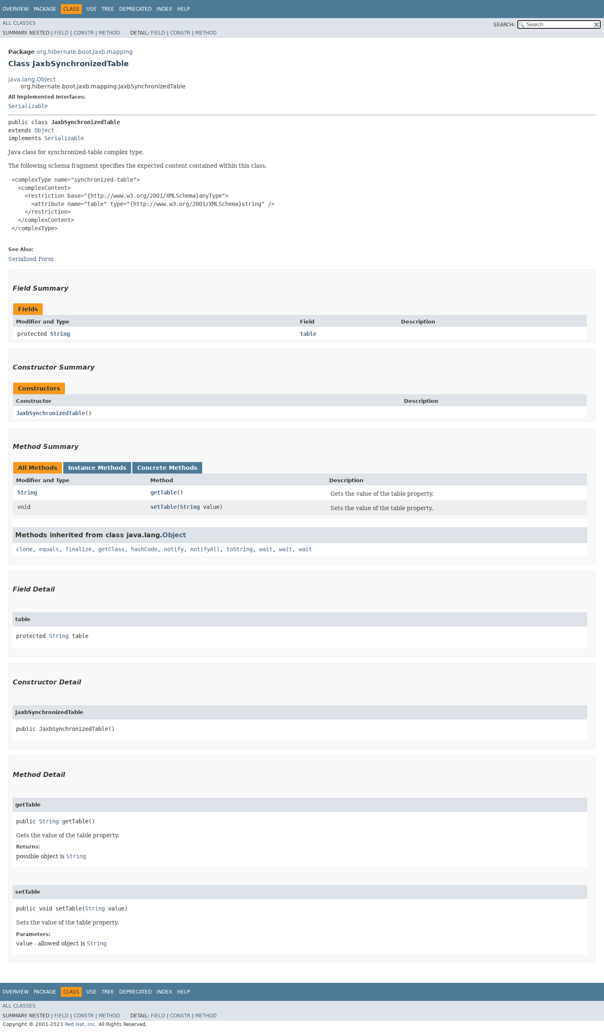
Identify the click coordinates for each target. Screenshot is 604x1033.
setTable (163, 507)
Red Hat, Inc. (81, 1024)
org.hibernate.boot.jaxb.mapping (85, 52)
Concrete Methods (167, 468)
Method (109, 33)
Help (183, 9)
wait (265, 549)
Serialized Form (30, 259)
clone (24, 549)
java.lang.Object (31, 79)
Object (44, 130)
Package (45, 9)
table (308, 333)
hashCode (144, 549)
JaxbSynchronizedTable (50, 413)
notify (174, 549)
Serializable (28, 106)
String (60, 333)
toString (239, 549)
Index (164, 9)
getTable (163, 492)
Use (91, 9)
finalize (78, 549)
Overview (15, 9)
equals (49, 549)
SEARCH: (504, 25)
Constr (84, 33)
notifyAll (205, 549)
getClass (111, 549)
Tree (107, 9)
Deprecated (135, 9)
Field (61, 33)
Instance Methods (97, 468)
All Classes (19, 23)
